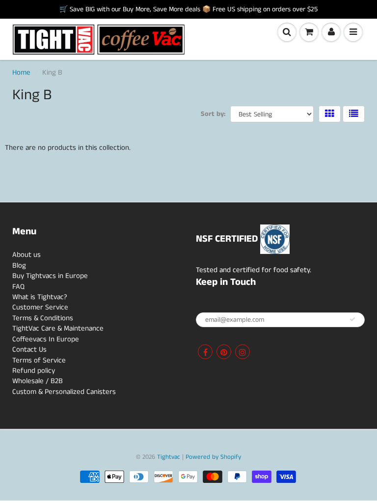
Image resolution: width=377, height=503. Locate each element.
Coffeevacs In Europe (45, 339)
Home (21, 72)
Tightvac (168, 457)
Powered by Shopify (213, 457)
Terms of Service (39, 360)
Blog (19, 265)
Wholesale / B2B (37, 381)
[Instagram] (242, 351)
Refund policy (33, 370)
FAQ (18, 286)
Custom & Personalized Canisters (64, 392)
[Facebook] (205, 351)
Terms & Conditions (42, 318)
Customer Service (40, 307)
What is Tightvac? (39, 297)
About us (26, 255)
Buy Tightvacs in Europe (50, 276)
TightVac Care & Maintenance (58, 328)
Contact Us (29, 349)
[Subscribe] (352, 319)
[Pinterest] (223, 351)
